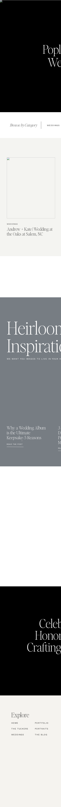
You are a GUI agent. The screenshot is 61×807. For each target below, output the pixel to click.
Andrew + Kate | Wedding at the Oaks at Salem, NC (30, 231)
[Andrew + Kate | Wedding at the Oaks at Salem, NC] (31, 187)
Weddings (12, 224)
